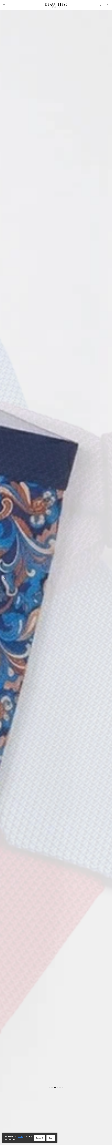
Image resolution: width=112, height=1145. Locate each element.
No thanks (75, 600)
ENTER (75, 584)
